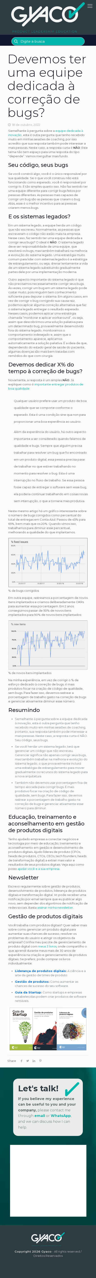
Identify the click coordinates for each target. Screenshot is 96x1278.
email (39, 1116)
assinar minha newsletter (55, 907)
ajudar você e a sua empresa (38, 869)
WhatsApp (61, 1116)
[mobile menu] (90, 6)
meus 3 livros (47, 946)
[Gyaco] (48, 17)
